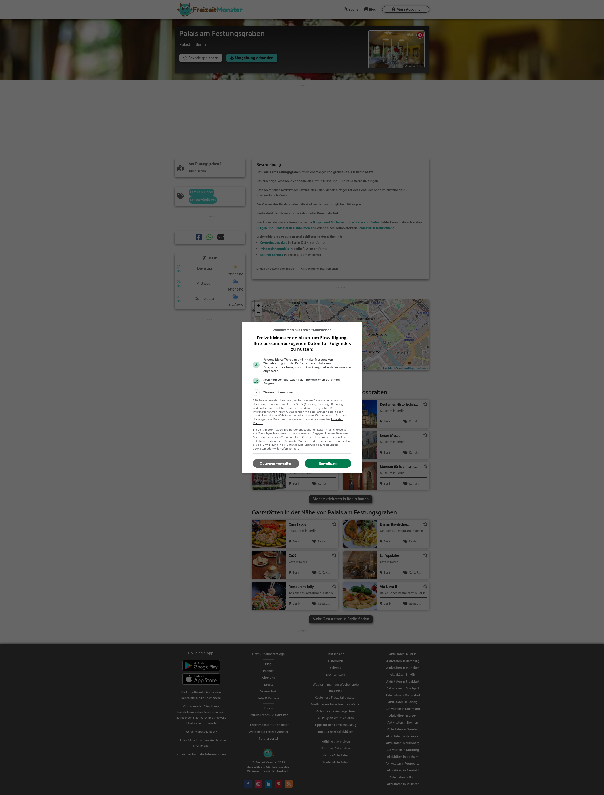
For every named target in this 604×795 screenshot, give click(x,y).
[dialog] (302, 397)
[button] (302, 392)
